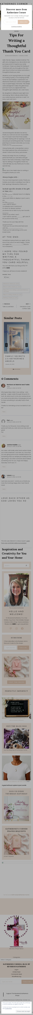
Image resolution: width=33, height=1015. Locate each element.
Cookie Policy (8, 1008)
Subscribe (23, 22)
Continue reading (16, 26)
